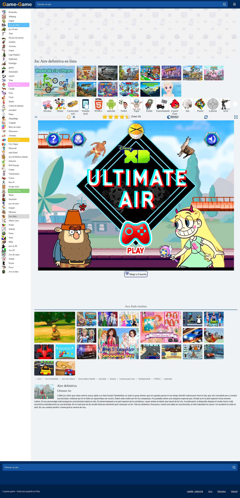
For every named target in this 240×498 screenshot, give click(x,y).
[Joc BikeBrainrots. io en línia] (129, 89)
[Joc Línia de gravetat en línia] (86, 89)
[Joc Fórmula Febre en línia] (44, 351)
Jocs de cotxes (68, 379)
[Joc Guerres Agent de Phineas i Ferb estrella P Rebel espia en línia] (192, 319)
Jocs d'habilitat (51, 379)
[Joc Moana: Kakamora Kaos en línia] (86, 319)
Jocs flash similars (136, 306)
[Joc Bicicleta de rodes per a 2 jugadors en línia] (54, 81)
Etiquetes (221, 491)
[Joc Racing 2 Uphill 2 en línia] (65, 351)
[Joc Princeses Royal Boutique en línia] (129, 319)
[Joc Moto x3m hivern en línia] (192, 351)
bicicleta (102, 379)
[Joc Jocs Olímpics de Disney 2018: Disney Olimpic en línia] (214, 319)
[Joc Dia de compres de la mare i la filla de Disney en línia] (118, 343)
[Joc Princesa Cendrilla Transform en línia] (86, 335)
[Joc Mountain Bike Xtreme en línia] (108, 73)
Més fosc (174, 117)
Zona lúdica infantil (86, 379)
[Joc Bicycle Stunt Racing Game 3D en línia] (192, 73)
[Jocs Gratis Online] (17, 4)
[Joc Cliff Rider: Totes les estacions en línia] (129, 73)
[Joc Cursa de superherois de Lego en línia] (44, 368)
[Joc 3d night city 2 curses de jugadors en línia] (214, 351)
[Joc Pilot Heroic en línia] (214, 335)
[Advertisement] (85, 33)
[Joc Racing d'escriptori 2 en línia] (65, 368)
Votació (234, 491)
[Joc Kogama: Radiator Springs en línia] (171, 351)
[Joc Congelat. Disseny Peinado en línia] (171, 89)
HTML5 (156, 379)
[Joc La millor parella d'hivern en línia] (108, 319)
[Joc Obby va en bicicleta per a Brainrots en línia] (150, 73)
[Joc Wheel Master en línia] (214, 73)
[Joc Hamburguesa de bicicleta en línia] (86, 73)
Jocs (39, 379)
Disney (112, 379)
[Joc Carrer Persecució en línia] (86, 351)
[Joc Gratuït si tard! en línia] (108, 89)
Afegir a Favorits (137, 274)
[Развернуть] (236, 117)
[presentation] (36, 104)
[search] (224, 4)
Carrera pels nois (127, 379)
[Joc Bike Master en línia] (171, 73)
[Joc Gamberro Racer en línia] (150, 351)
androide (168, 379)
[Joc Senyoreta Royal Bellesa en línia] (160, 327)
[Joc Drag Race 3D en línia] (192, 335)
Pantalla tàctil (144, 379)
